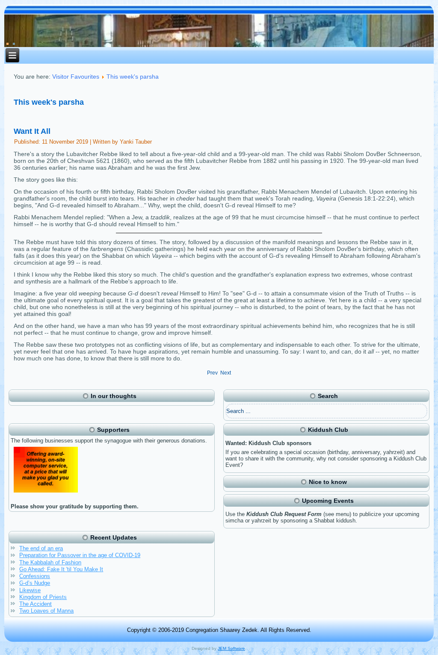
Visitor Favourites (75, 76)
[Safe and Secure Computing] (46, 493)
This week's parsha (133, 76)
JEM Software (231, 648)
